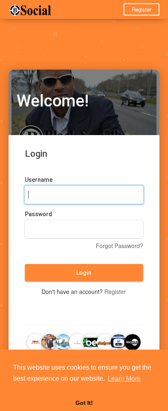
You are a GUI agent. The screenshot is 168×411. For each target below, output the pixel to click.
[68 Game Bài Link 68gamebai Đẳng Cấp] (91, 341)
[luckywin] (105, 341)
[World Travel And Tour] (63, 341)
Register (141, 9)
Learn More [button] (124, 378)
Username (39, 179)
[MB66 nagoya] (35, 341)
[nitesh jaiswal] (49, 341)
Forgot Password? (119, 246)
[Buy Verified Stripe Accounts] (119, 341)
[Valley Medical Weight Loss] (132, 341)
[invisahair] (77, 341)
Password (38, 214)
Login (83, 272)
